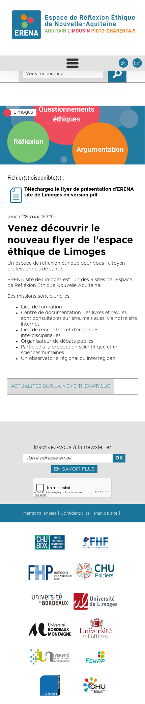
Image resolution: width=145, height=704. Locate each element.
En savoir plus (74, 469)
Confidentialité (75, 513)
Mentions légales (39, 513)
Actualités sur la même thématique (60, 386)
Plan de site (105, 513)
